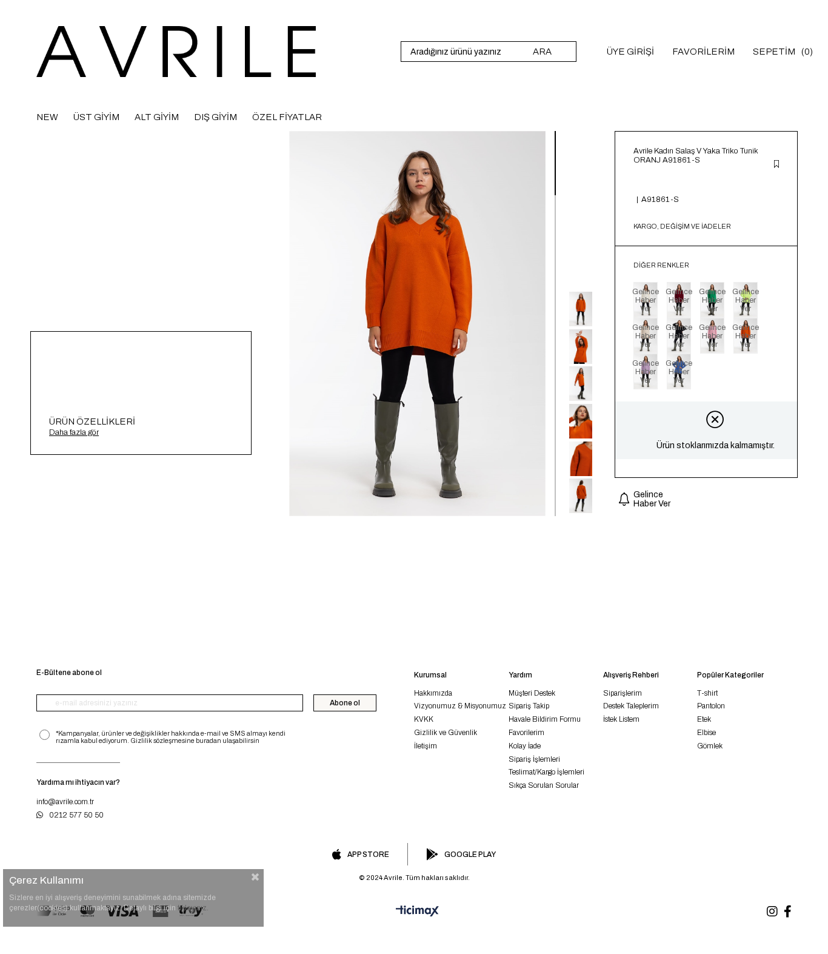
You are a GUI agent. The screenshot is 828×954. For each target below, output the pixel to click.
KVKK (423, 719)
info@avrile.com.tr (65, 801)
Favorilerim (526, 732)
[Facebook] (788, 911)
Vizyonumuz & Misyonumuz (460, 706)
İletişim (425, 746)
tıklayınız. (193, 908)
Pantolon (711, 706)
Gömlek (710, 746)
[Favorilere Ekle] (776, 165)
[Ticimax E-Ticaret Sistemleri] (414, 911)
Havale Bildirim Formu (545, 719)
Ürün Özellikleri (92, 421)
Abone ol (345, 703)
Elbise (706, 732)
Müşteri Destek (532, 693)
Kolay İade (525, 746)
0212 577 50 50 (76, 815)
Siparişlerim (622, 693)
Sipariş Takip (529, 706)
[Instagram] (772, 911)
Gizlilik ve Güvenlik (445, 732)
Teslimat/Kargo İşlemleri (546, 772)
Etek (704, 719)
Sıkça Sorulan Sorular (544, 785)
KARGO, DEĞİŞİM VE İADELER (682, 226)
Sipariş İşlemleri (534, 759)
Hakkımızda (433, 693)
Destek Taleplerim (631, 706)
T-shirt (707, 693)
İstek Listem (621, 719)
